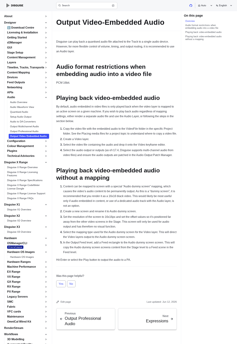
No (71, 283)
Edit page (66, 301)
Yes (61, 283)
